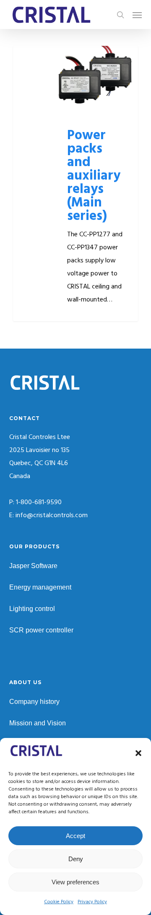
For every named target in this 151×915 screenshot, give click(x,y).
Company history (34, 701)
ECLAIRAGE (43, 59)
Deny (75, 858)
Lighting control (32, 608)
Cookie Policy (58, 902)
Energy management (40, 587)
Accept (75, 835)
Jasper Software (33, 565)
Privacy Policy (92, 902)
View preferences (75, 882)
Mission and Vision (37, 723)
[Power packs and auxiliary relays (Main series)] (75, 183)
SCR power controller (41, 630)
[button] (138, 753)
